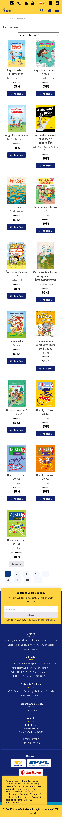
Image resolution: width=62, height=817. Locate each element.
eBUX (10, 691)
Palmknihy (28, 691)
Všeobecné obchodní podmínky (42, 640)
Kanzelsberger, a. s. (20, 667)
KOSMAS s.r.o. (27, 695)
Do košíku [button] (18, 93)
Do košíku (17, 563)
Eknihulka (49, 691)
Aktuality (9, 640)
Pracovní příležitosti (45, 644)
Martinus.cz (39, 691)
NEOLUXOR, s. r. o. (13, 663)
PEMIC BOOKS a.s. (41, 676)
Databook (18, 691)
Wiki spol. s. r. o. (50, 663)
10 (27, 580)
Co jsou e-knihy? (28, 644)
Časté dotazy (14, 644)
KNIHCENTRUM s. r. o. (22, 676)
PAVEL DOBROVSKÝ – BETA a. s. (24, 671)
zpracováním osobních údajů (42, 619)
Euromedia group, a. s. (32, 663)
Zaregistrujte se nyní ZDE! (45, 809)
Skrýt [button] (33, 812)
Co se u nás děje (31, 710)
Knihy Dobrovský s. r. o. (39, 667)
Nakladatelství (20, 640)
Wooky (37, 695)
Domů (5, 18)
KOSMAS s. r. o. (45, 671)
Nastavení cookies (31, 648)
